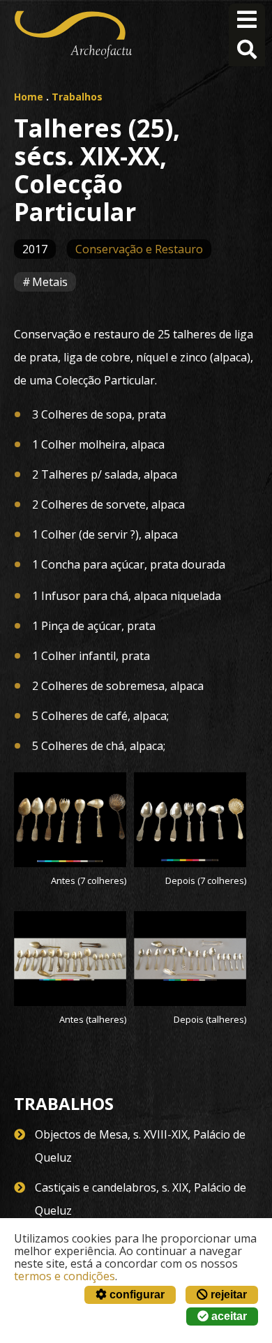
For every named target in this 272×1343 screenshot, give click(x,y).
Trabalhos (77, 96)
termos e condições (64, 1276)
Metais (50, 282)
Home (28, 96)
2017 (34, 249)
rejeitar (227, 1294)
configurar (136, 1294)
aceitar (228, 1316)
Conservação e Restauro (139, 249)
